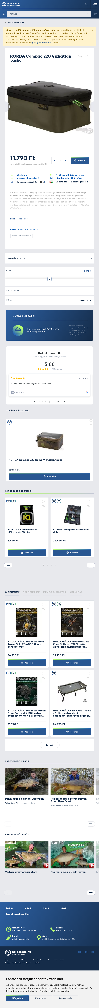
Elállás (37, 963)
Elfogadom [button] (17, 998)
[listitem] (27, 786)
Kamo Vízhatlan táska (21, 236)
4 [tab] (55, 565)
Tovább (49, 745)
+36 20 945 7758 (64, 931)
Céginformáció (11, 960)
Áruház (9, 908)
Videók (27, 908)
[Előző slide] (8, 565)
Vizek (63, 908)
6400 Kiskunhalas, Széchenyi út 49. (58, 939)
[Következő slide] (91, 565)
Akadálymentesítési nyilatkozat (18, 963)
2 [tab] (47, 565)
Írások (46, 908)
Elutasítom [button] (40, 998)
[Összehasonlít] (80, 56)
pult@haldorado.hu (42, 43)
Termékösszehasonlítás (18, 914)
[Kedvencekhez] (86, 56)
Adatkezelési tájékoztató (40, 960)
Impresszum (59, 960)
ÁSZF (23, 960)
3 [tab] (51, 565)
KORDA (87, 271)
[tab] (12, 592)
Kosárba (81, 160)
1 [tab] (43, 565)
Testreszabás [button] (65, 998)
